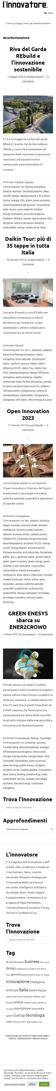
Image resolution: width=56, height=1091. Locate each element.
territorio (8, 783)
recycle (26, 218)
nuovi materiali (25, 209)
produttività (21, 588)
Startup (34, 737)
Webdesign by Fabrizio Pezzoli (32, 1038)
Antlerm (34, 520)
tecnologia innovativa (14, 597)
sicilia (44, 774)
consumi (24, 363)
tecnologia (43, 592)
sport (9, 1015)
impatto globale (28, 769)
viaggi (28, 1022)
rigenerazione (39, 218)
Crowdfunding (10, 747)
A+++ (28, 349)
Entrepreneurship (12, 552)
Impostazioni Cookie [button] (14, 1084)
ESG (22, 200)
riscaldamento (28, 390)
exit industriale (31, 552)
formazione (46, 552)
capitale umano (38, 534)
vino (40, 1022)
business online (21, 534)
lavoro (12, 209)
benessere (19, 961)
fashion (43, 969)
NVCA (27, 579)
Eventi (20, 182)
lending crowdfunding (28, 774)
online (35, 579)
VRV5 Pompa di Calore (40, 399)
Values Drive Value (36, 227)
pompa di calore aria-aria (26, 386)
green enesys (27, 765)
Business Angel (29, 525)
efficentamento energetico (17, 751)
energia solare (35, 756)
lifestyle (42, 990)
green (29, 200)
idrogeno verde (11, 769)
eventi (37, 969)
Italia (5, 209)
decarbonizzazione (32, 191)
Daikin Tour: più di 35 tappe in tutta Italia (28, 245)
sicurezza (9, 1009)
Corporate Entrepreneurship (32, 538)
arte (11, 961)
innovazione (43, 204)
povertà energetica (34, 213)
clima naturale (23, 358)
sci (45, 1002)
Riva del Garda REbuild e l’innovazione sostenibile (28, 59)
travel (9, 1021)
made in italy (11, 996)
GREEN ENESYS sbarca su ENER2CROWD (28, 620)
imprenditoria (10, 570)
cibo (42, 962)
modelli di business (13, 579)
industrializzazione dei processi (19, 204)
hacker (38, 975)
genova (16, 974)
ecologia (44, 747)
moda (43, 996)
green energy (35, 561)
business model (25, 529)
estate (31, 969)
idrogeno (40, 765)
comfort (15, 363)
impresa (46, 975)
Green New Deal (21, 565)
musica (9, 1002)
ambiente (30, 742)
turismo (23, 1022)
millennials (36, 574)
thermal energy (22, 783)
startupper (31, 592)
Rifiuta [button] (32, 1084)
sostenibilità (9, 227)
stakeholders (27, 395)
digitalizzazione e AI (30, 195)
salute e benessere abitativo (29, 222)
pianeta (19, 583)
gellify (6, 556)
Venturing (8, 601)
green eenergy (11, 765)
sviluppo (30, 778)
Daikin (33, 363)
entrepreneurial (36, 547)
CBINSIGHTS (9, 538)
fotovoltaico (21, 760)
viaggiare (34, 1022)
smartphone (22, 1008)
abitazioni (37, 349)
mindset (47, 574)
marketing (27, 996)
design (15, 195)
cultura (46, 962)
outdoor (27, 1002)
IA (42, 974)
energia (15, 200)
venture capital (35, 597)
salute (41, 1002)
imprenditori (38, 565)
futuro (8, 975)
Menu (50, 13)
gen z (13, 556)
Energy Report (19, 547)
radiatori (44, 386)
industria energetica (29, 570)
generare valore (26, 556)
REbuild (18, 218)
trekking (16, 1022)
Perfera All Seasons (32, 381)
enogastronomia (23, 969)
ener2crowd (39, 751)
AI (7, 961)
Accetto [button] (44, 1084)
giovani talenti (43, 556)
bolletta (47, 349)
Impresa (29, 182)
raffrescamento (11, 390)
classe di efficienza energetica (19, 354)
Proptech (8, 218)
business (17, 191)
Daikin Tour (28, 367)
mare (19, 996)
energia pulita (19, 756)
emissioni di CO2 (32, 543)
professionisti (36, 588)
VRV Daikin (21, 399)
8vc (27, 520)
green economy (41, 200)
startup (21, 227)
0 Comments (46, 634)
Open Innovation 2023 (28, 414)
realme (34, 1002)
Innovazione (23, 515)
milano (36, 996)
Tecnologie (45, 737)
